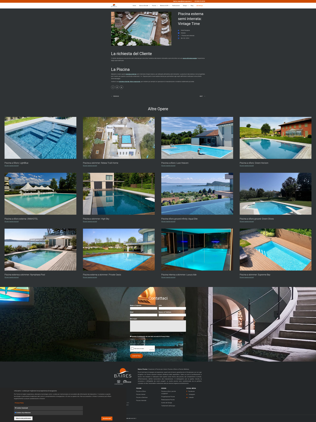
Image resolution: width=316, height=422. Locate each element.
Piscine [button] (154, 5)
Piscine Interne (140, 394)
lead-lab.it (133, 418)
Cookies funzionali (22, 408)
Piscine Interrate (141, 400)
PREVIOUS (116, 96)
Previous (110, 29)
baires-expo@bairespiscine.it (182, 1)
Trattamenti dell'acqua (168, 406)
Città (160, 305)
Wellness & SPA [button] (164, 5)
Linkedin (191, 397)
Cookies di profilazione (23, 412)
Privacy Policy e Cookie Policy (143, 339)
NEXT (201, 96)
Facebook (191, 391)
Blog (192, 5)
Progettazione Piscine (168, 396)
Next (172, 29)
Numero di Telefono (165, 312)
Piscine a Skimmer (142, 397)
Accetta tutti (107, 418)
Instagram (191, 394)
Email (131, 312)
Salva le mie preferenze (23, 418)
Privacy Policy (19, 403)
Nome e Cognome (135, 305)
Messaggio (133, 319)
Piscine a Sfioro (141, 391)
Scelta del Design (166, 402)
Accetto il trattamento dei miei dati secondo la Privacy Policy (150, 336)
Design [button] (185, 5)
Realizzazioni (176, 5)
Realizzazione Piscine (168, 399)
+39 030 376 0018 (199, 1)
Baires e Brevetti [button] (143, 5)
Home (134, 5)
